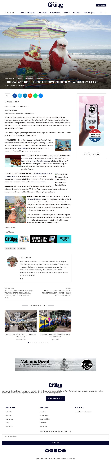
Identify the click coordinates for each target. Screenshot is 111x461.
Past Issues (9, 419)
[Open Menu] (101, 13)
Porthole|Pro (89, 13)
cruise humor (10, 248)
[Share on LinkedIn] (25, 95)
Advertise (43, 412)
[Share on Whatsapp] (35, 95)
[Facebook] (5, 13)
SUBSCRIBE (101, 5)
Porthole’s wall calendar (37, 182)
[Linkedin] (13, 13)
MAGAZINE (76, 13)
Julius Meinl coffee (33, 199)
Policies (79, 407)
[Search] (105, 13)
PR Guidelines (44, 415)
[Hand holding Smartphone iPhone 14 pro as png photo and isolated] (91, 96)
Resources (43, 422)
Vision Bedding (22, 148)
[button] (7, 326)
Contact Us (43, 426)
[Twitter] (7, 13)
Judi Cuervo (11, 85)
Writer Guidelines (45, 419)
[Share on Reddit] (30, 95)
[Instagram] (10, 13)
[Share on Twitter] (20, 95)
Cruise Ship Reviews (27, 13)
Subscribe (9, 412)
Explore (44, 407)
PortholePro (9, 426)
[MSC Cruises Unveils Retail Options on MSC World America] (21, 321)
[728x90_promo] (38, 237)
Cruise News (42, 13)
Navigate (11, 407)
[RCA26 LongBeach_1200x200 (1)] (55, 359)
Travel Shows (55, 13)
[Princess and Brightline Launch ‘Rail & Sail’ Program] (55, 321)
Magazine (9, 415)
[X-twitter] (64, 450)
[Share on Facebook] (14, 95)
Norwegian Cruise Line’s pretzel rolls (41, 161)
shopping (21, 248)
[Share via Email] (40, 95)
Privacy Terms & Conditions (83, 412)
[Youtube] (60, 450)
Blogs (66, 13)
